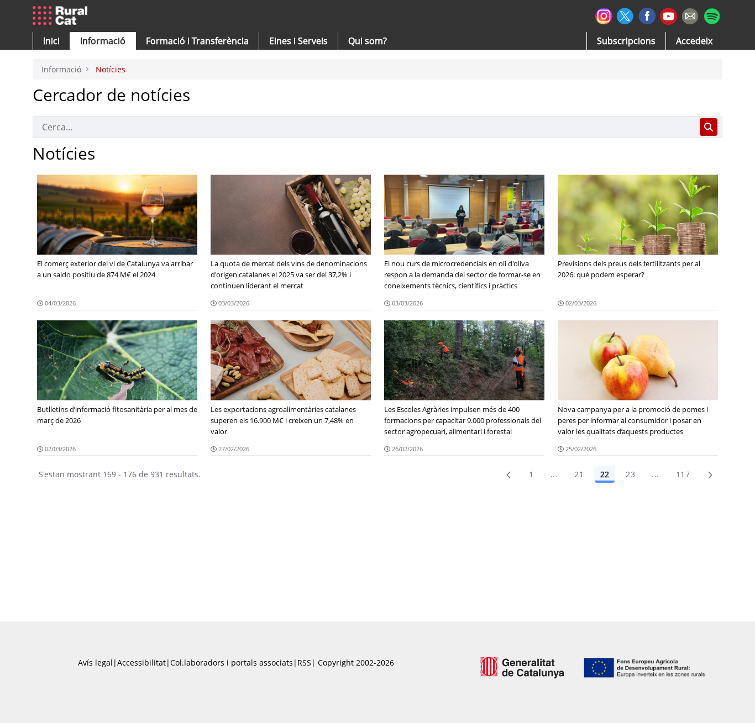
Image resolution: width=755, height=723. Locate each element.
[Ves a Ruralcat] (62, 16)
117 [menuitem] (683, 474)
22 (604, 474)
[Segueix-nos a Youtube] (668, 15)
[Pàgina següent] (710, 474)
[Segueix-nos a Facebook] (647, 14)
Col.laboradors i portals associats (231, 662)
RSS (304, 662)
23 (630, 474)
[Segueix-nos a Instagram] (603, 14)
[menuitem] (197, 41)
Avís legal (95, 662)
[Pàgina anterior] (508, 474)
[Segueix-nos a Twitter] (625, 14)
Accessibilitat (141, 662)
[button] (51, 41)
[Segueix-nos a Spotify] (711, 14)
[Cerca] (708, 127)
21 (579, 474)
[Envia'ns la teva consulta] (690, 14)
